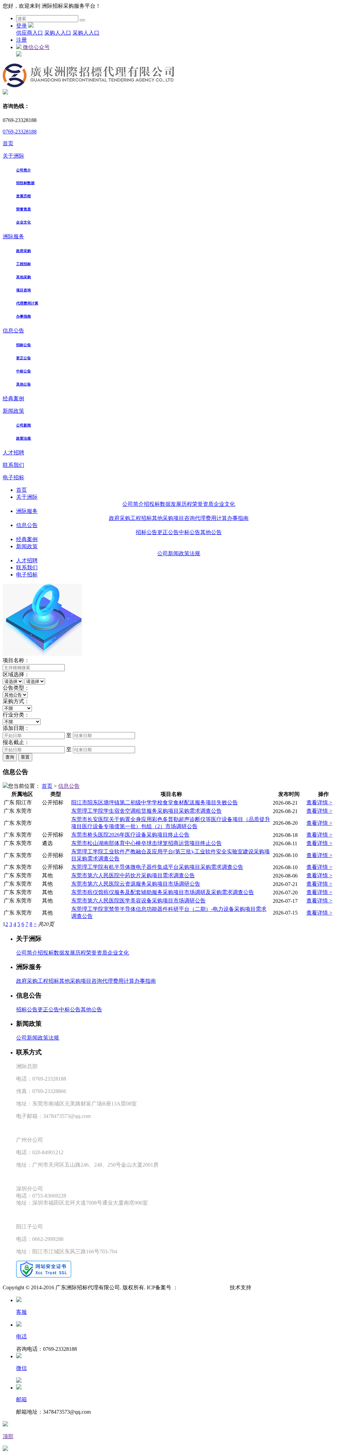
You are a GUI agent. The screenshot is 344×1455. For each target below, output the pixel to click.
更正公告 (23, 358)
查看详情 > (319, 802)
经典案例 (13, 398)
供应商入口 (29, 33)
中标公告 (23, 371)
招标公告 (23, 345)
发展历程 (23, 196)
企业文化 (23, 222)
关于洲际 (13, 156)
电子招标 (13, 477)
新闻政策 (13, 411)
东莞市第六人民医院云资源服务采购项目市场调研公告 (135, 884)
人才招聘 (13, 452)
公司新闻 (23, 425)
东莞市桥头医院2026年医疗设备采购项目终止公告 (130, 835)
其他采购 (23, 277)
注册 (21, 40)
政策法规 (23, 438)
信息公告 (13, 330)
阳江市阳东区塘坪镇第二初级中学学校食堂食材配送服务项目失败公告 (154, 802)
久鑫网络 (262, 1287)
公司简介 (23, 170)
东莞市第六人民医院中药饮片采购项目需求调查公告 (133, 875)
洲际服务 (13, 236)
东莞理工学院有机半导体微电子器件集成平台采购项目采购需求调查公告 (157, 867)
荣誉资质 (23, 209)
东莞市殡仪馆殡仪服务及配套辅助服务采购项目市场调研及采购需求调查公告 (162, 892)
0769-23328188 (20, 131)
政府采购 (23, 251)
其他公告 (23, 384)
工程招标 (23, 264)
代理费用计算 (27, 303)
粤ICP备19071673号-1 (203, 1287)
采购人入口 (57, 33)
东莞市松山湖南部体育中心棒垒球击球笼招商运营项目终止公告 (146, 843)
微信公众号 (36, 47)
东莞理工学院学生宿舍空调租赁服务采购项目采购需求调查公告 (146, 811)
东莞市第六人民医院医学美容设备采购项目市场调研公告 (138, 900)
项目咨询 (23, 290)
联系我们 (13, 465)
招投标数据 (25, 183)
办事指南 (23, 316)
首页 (8, 143)
